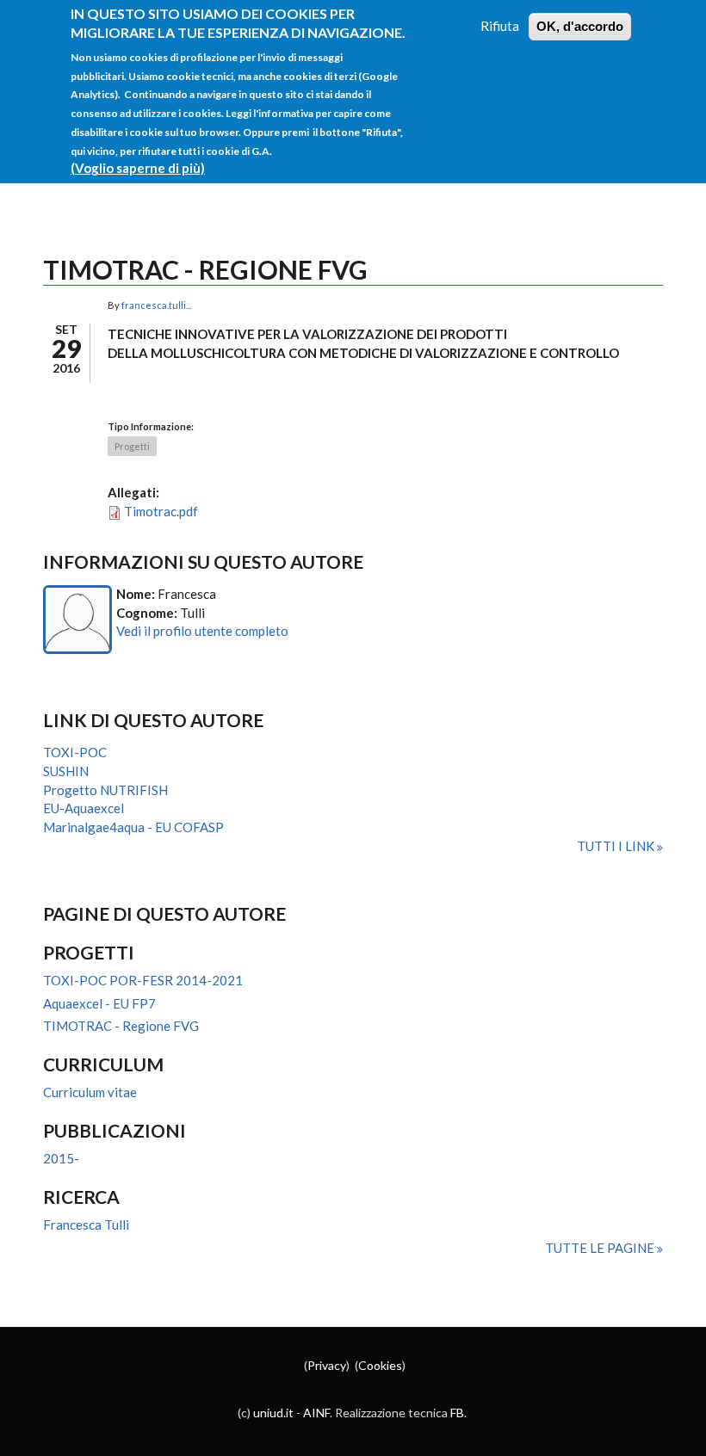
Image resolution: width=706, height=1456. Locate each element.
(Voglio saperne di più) (138, 168)
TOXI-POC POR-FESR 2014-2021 (143, 980)
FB (457, 1412)
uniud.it (273, 1412)
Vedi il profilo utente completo (202, 631)
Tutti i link (617, 846)
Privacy (326, 1365)
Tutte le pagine (601, 1247)
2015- (61, 1158)
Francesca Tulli (86, 1224)
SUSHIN (66, 771)
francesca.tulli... (156, 305)
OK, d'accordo (579, 26)
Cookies (380, 1365)
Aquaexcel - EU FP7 (99, 1003)
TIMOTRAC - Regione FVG (121, 1025)
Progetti (132, 446)
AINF (316, 1412)
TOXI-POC (75, 752)
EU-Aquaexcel (83, 808)
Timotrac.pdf (161, 511)
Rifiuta (499, 26)
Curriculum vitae (90, 1092)
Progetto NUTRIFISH (105, 790)
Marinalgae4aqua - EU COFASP (133, 827)
